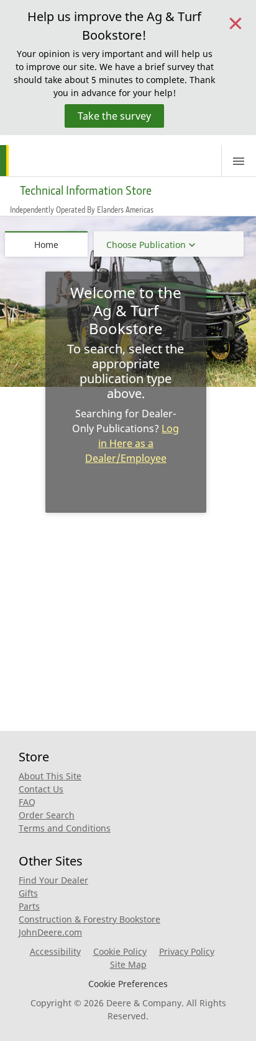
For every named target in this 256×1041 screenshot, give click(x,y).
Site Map (128, 964)
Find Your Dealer (53, 880)
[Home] (48, 160)
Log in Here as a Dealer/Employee (132, 443)
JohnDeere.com (50, 932)
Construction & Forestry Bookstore (89, 919)
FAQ (27, 802)
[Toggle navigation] (238, 160)
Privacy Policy (186, 951)
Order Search (47, 815)
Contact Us (41, 789)
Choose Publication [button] (146, 244)
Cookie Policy (120, 951)
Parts (29, 906)
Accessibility (55, 951)
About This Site (50, 776)
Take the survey (114, 116)
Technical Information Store (86, 190)
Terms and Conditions (65, 828)
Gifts (28, 893)
